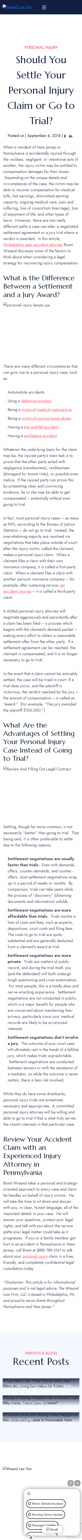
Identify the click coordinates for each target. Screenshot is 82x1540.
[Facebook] (65, 136)
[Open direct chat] (71, 1483)
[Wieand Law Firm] (17, 7)
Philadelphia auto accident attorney (33, 245)
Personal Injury (41, 47)
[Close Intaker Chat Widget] (77, 1483)
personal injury (35, 1256)
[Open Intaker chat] (30, 1538)
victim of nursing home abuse (46, 418)
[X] (12, 1497)
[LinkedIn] (70, 136)
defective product (36, 401)
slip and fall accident (41, 427)
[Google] (23, 1497)
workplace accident (40, 436)
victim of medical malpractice (46, 410)
